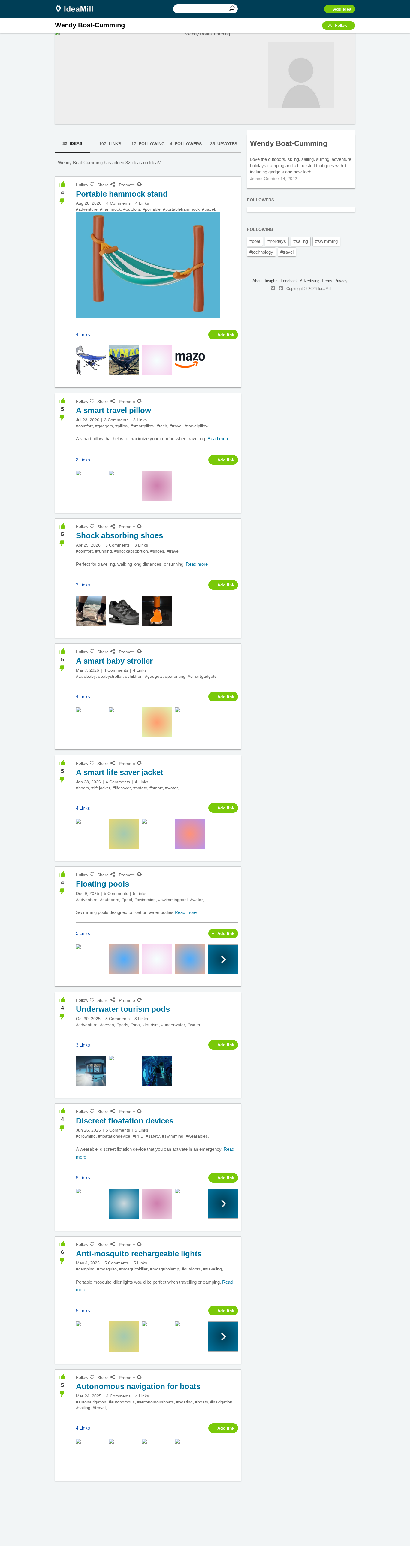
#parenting (175, 676)
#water (171, 787)
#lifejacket (100, 787)
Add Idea (342, 9)
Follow (341, 25)
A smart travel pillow (113, 410)
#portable (152, 209)
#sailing (83, 1407)
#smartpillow (142, 425)
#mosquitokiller (133, 1269)
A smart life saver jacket (119, 772)
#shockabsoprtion (131, 551)
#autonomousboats (155, 1402)
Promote (127, 184)
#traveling (212, 1269)
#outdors (131, 209)
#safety (140, 787)
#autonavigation (91, 1402)
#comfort (84, 425)
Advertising (309, 281)
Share (103, 184)
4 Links (142, 203)
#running (103, 551)
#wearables (197, 1136)
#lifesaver (122, 787)
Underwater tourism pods (123, 1009)
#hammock (110, 209)
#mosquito (107, 1269)
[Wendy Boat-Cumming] (301, 75)
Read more (218, 438)
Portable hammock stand (122, 193)
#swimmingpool (173, 899)
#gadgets (104, 425)
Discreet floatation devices (124, 1120)
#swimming (145, 899)
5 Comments (116, 893)
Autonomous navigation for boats (138, 1386)
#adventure (87, 209)
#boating (184, 1402)
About (257, 281)
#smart (156, 787)
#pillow (121, 425)
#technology (261, 252)
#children (134, 676)
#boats (82, 787)
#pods (122, 1024)
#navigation (221, 1402)
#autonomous (122, 1402)
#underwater (173, 1024)
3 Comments (116, 420)
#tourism (150, 1024)
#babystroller (110, 676)
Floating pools (102, 883)
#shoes (157, 551)
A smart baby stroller (114, 660)
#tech (162, 425)
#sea (135, 1024)
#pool (127, 899)
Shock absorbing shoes (119, 535)
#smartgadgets (202, 676)
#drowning (86, 1136)
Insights (272, 281)
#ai (79, 676)
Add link (225, 334)
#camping (85, 1269)
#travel (208, 209)
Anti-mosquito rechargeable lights (139, 1253)
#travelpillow (196, 425)
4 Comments (118, 203)
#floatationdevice (114, 1136)
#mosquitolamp (164, 1269)
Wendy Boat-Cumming (288, 143)
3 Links (140, 420)
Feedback (289, 281)
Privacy (341, 281)
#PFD (138, 1136)
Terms (326, 281)
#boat (254, 241)
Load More (148, 1503)
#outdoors (109, 899)
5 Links (139, 893)
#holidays (276, 241)
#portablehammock (181, 209)
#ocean (107, 1024)
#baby (90, 676)
